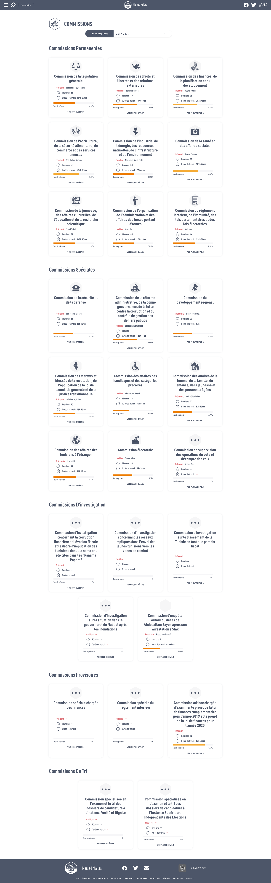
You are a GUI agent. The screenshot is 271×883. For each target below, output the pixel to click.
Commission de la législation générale (76, 78)
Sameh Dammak (132, 90)
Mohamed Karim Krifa (134, 160)
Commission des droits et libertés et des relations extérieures (135, 81)
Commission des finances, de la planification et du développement (195, 81)
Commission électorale (135, 449)
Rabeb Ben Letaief (163, 634)
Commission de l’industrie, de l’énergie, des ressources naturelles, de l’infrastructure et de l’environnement (135, 147)
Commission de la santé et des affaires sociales (195, 143)
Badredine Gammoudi (134, 325)
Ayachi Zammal (191, 154)
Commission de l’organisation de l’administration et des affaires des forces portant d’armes (135, 217)
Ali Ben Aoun (190, 464)
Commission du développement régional (195, 299)
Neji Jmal (188, 229)
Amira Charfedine (193, 396)
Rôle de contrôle (100, 878)
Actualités (155, 878)
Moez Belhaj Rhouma (74, 160)
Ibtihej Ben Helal (192, 313)
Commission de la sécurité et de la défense (76, 299)
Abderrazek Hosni (132, 393)
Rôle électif (116, 878)
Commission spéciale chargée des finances (75, 705)
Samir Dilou (130, 458)
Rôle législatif (83, 878)
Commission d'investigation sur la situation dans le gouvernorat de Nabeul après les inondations (106, 622)
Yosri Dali (129, 229)
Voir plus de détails (75, 111)
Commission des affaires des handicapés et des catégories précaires (135, 380)
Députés (166, 878)
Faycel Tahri (71, 229)
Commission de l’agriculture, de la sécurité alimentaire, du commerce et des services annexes (76, 147)
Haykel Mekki (190, 90)
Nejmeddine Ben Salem (75, 87)
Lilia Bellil (70, 461)
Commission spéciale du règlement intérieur (135, 705)
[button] (165, 33)
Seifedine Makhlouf (73, 399)
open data (190, 878)
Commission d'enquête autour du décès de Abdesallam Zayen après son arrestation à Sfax (165, 622)
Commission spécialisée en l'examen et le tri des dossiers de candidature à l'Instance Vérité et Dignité (105, 806)
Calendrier (142, 878)
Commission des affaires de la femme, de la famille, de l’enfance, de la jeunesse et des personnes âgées (195, 382)
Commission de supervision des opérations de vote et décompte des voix (195, 454)
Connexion (26, 5)
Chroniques (129, 878)
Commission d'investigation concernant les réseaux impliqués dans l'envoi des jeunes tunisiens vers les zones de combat (135, 541)
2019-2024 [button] (122, 33)
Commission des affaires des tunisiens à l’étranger (76, 452)
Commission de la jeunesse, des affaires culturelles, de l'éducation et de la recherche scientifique (76, 217)
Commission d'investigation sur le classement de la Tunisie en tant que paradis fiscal (195, 539)
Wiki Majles (178, 878)
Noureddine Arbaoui (74, 313)
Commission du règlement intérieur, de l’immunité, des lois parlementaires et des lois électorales (195, 217)
